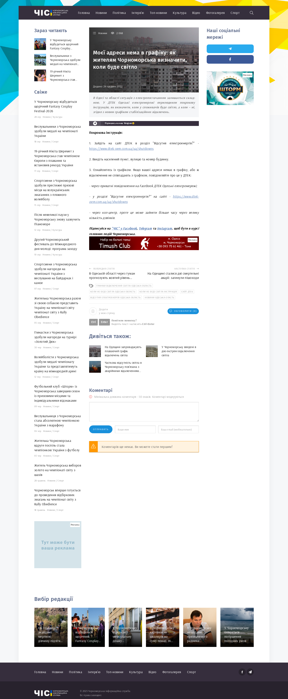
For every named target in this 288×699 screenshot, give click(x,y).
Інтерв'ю (138, 13)
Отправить (101, 429)
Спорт (235, 13)
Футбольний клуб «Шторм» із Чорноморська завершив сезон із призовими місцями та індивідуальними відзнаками (57, 393)
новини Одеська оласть (159, 297)
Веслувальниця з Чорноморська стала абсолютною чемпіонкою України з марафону (57, 420)
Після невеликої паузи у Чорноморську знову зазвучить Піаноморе (57, 219)
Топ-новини (158, 13)
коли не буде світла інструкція (158, 291)
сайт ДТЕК (187, 291)
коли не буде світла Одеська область (112, 291)
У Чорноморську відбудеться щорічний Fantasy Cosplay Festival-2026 (55, 106)
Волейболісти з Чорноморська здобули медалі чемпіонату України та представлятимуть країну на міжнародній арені (56, 364)
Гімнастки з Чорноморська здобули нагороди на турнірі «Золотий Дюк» (55, 337)
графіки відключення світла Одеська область (123, 285)
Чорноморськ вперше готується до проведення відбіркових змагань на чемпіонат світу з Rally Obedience (57, 497)
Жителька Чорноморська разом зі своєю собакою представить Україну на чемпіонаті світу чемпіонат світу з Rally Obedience (57, 307)
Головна (84, 13)
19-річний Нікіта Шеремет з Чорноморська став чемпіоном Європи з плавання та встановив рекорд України (57, 158)
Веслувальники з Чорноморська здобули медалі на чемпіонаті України (57, 131)
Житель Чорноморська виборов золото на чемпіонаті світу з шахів (57, 470)
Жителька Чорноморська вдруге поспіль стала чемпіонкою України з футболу (57, 445)
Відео (196, 13)
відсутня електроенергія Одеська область (115, 297)
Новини (101, 13)
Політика (119, 13)
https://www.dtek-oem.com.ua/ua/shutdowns (121, 148)
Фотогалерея (215, 13)
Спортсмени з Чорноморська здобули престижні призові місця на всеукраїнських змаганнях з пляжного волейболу (55, 189)
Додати (107, 311)
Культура (179, 13)
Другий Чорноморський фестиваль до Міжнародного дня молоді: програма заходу (55, 244)
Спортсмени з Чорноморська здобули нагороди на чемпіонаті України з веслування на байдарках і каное (55, 273)
